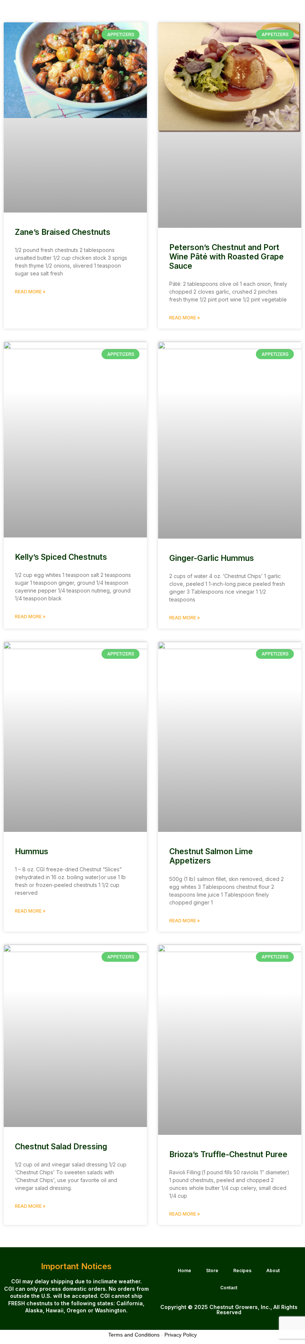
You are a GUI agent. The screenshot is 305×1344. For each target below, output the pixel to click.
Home (184, 1270)
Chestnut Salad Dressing (61, 1146)
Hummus (31, 851)
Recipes (242, 1270)
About (273, 1270)
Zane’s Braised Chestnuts (62, 232)
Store (212, 1270)
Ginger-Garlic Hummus (211, 558)
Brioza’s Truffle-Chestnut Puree (228, 1154)
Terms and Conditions (134, 1335)
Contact (228, 1287)
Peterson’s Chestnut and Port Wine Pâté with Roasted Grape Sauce (226, 257)
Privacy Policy (180, 1335)
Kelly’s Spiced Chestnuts (61, 557)
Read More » (30, 291)
